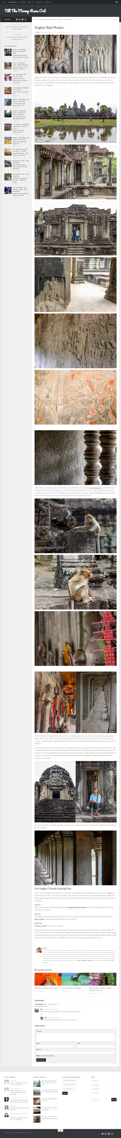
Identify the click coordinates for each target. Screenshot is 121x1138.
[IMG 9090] (76, 525)
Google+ (84, 960)
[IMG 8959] (76, 284)
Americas (15, 49)
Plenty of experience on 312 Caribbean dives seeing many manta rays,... (18, 1092)
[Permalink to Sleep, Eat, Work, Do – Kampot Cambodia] (8, 127)
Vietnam (20, 76)
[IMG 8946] (76, 115)
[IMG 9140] (76, 397)
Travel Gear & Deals (22, 65)
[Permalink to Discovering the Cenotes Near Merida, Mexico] (8, 113)
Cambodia (42, 19)
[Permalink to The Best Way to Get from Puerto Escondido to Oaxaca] (8, 52)
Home (5, 2)
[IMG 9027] (76, 341)
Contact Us (39, 2)
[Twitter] (17, 19)
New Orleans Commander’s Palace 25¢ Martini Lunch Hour (49, 1082)
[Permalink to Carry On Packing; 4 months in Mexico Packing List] (8, 65)
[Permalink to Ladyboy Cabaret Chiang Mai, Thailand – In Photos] (8, 190)
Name (38, 1043)
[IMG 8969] (76, 638)
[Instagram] (25, 19)
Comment (39, 1031)
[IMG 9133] (76, 457)
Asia (36, 19)
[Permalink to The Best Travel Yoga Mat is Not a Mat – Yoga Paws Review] (8, 177)
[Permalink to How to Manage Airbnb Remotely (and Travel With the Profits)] (8, 163)
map (109, 893)
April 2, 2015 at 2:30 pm (55, 1017)
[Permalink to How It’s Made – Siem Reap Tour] (8, 90)
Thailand (23, 151)
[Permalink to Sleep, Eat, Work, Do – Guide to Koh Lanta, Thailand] (8, 152)
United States (22, 101)
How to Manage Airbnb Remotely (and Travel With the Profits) (20, 166)
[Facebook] (22, 19)
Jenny (38, 32)
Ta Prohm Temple (40, 926)
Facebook (89, 960)
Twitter (79, 960)
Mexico (14, 51)
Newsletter (48, 2)
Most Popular (21, 51)
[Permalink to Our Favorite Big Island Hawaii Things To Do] (8, 102)
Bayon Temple (39, 919)
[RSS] (20, 19)
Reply (41, 1014)
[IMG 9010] (76, 858)
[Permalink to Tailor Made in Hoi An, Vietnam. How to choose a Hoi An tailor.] (8, 77)
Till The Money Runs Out (25, 10)
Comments (41, 1004)
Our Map (22, 2)
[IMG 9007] (76, 172)
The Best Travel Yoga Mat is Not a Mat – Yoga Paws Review (20, 180)
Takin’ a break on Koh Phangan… (72, 988)
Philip (41, 1009)
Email (79, 1043)
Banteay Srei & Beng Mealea (77, 907)
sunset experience (95, 488)
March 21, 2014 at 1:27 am (51, 1009)
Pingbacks (54, 1004)
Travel (14, 53)
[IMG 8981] (76, 228)
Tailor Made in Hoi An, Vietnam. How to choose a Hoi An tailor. (20, 80)
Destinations (12, 2)
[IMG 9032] (76, 582)
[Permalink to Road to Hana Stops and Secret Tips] (8, 140)
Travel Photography (65, 19)
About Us (30, 2)
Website (38, 1049)
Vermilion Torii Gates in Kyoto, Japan (46, 988)
